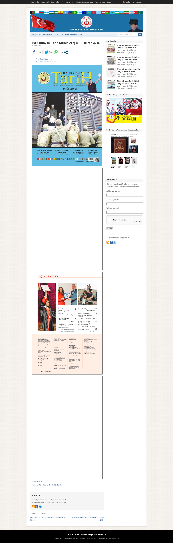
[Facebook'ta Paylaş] (36, 52)
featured (40, 482)
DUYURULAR (47, 35)
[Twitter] (40, 506)
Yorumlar (138, 2)
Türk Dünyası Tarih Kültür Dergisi (50, 485)
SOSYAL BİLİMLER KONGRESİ (72, 35)
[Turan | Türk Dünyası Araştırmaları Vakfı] (86, 32)
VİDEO (56, 35)
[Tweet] (48, 52)
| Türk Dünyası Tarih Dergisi (104, 538)
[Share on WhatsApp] (58, 52)
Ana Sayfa (35, 2)
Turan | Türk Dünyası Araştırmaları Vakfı (86, 534)
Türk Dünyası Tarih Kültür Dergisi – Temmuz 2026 (128, 58)
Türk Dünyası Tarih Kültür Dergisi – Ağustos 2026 (128, 46)
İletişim (110, 2)
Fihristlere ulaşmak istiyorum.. (46, 62)
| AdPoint (116, 538)
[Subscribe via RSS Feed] (33, 506)
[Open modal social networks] (66, 52)
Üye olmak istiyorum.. (44, 59)
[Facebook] (36, 506)
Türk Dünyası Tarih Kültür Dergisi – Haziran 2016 (66, 43)
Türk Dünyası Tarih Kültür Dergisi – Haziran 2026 (128, 82)
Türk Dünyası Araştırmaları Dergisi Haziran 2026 (129, 70)
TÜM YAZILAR (36, 35)
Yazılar (127, 2)
